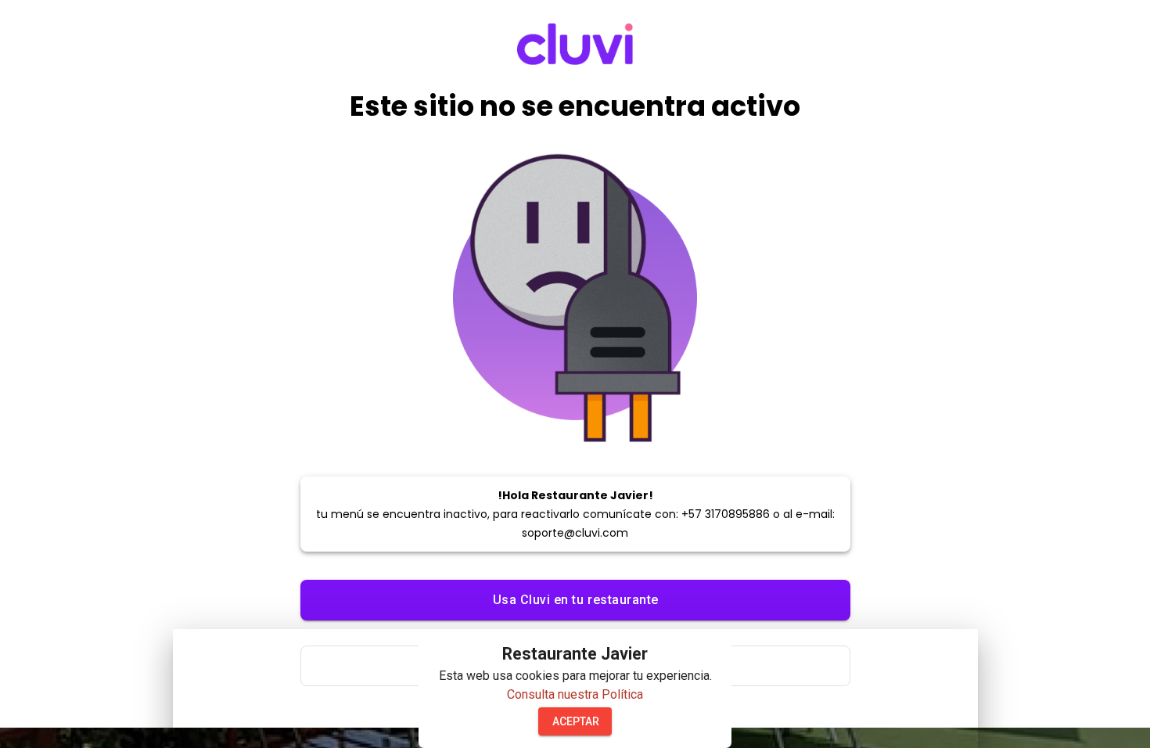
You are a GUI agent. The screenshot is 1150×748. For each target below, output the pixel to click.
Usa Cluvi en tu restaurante (576, 599)
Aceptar (575, 721)
